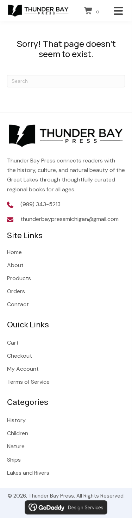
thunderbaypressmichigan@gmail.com (69, 219)
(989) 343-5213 (40, 204)
